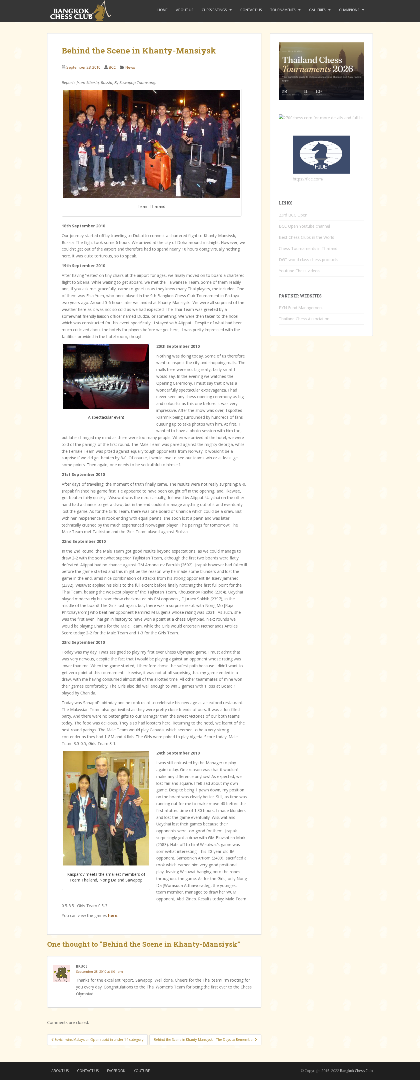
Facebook (116, 1070)
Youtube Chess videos (299, 270)
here (112, 915)
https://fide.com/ (308, 179)
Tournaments (282, 9)
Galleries (317, 9)
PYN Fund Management (301, 307)
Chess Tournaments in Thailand (308, 248)
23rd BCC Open (293, 215)
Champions (349, 9)
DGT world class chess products (308, 259)
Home (162, 9)
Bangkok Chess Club (356, 1070)
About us (184, 9)
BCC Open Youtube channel (304, 226)
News (130, 67)
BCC (112, 67)
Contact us (251, 9)
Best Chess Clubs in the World (306, 237)
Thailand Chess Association (304, 318)
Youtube (142, 1070)
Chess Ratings (214, 9)
